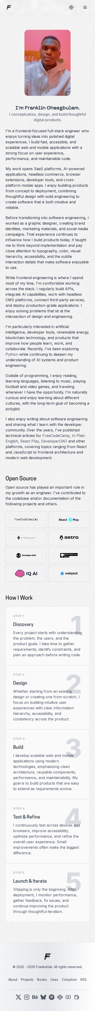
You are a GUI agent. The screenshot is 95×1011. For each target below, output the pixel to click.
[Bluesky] (43, 997)
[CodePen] (60, 997)
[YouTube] (68, 997)
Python (12, 354)
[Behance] (35, 997)
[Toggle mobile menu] (85, 7)
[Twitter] (18, 997)
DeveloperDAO (54, 441)
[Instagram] (27, 997)
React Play (29, 441)
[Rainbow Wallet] (76, 997)
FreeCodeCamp (56, 435)
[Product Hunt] (51, 997)
